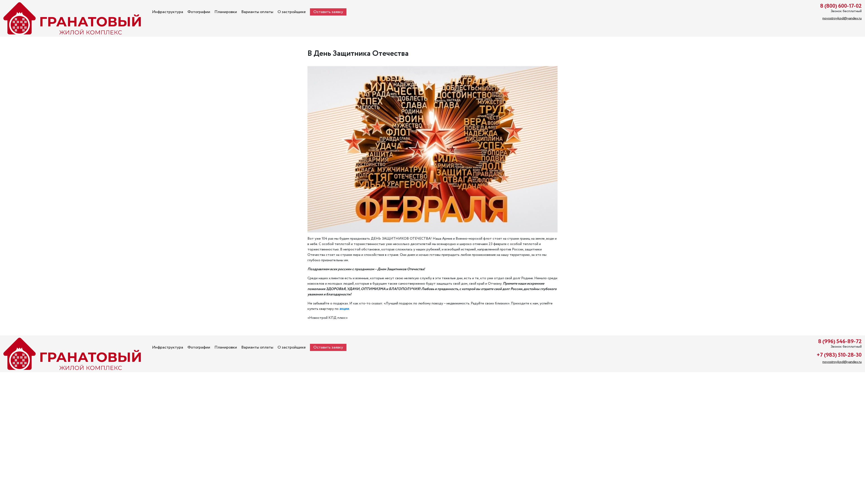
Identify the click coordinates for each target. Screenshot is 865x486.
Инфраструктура (167, 12)
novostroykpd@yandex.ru (842, 18)
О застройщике (292, 12)
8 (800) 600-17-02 (841, 6)
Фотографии (198, 12)
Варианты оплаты (257, 12)
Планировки (225, 12)
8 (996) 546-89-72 (840, 342)
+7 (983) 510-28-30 (839, 355)
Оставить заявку (328, 12)
